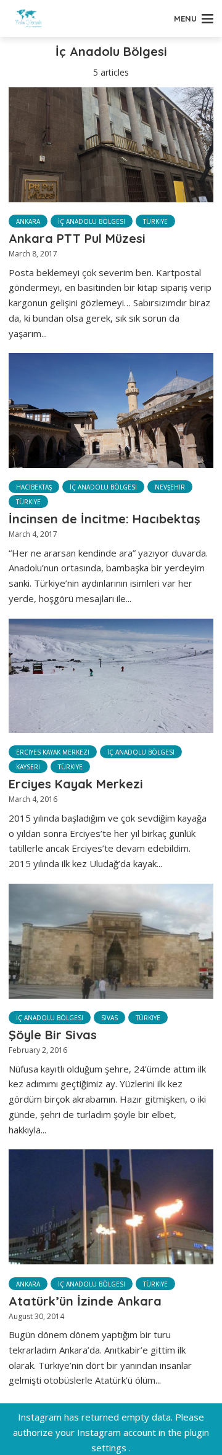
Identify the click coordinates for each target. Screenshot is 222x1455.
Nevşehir (170, 487)
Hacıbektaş (34, 487)
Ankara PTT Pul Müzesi (77, 238)
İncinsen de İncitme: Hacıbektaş (104, 518)
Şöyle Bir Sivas (53, 1034)
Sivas (109, 1017)
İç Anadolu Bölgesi (91, 221)
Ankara (28, 221)
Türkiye (155, 221)
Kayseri (28, 767)
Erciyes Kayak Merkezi (52, 752)
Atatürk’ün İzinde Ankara (85, 1301)
